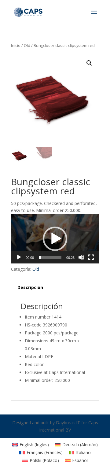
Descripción (30, 287)
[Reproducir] (19, 257)
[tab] (55, 287)
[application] (55, 238)
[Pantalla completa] (91, 257)
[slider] (50, 257)
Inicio (15, 45)
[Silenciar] (81, 257)
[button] (55, 239)
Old (27, 45)
